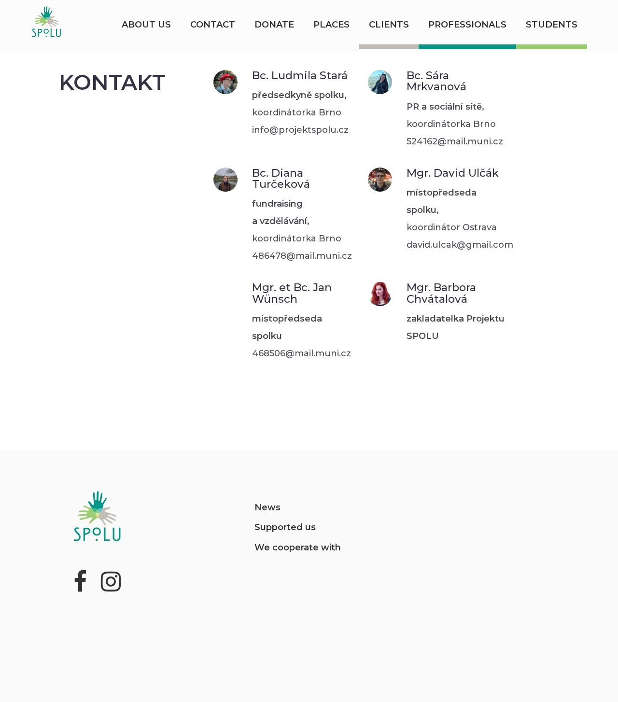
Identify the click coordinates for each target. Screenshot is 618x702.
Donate (274, 24)
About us (146, 24)
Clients (389, 24)
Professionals (467, 24)
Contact (212, 24)
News (267, 507)
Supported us (285, 527)
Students (551, 24)
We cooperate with (297, 547)
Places (331, 24)
